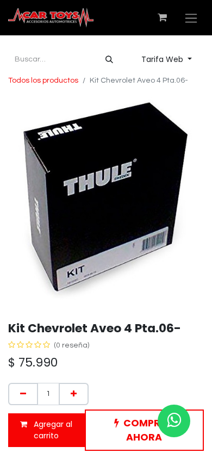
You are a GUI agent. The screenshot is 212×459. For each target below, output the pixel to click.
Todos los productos (43, 80)
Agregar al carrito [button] (52, 430)
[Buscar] (109, 59)
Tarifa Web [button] (163, 59)
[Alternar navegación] (191, 17)
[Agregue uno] (74, 394)
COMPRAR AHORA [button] (148, 430)
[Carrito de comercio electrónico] (162, 17)
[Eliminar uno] (23, 394)
